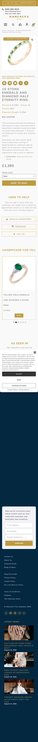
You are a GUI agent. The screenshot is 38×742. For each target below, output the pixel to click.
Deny (19, 380)
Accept (19, 374)
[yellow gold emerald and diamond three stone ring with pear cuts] (19, 273)
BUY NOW (19, 183)
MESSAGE (20, 226)
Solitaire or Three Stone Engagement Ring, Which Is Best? (18, 645)
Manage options (19, 386)
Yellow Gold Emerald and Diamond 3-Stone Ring (16, 300)
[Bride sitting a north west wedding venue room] (19, 686)
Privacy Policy (24, 389)
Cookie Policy (13, 389)
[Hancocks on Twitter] (6, 613)
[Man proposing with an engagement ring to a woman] (19, 659)
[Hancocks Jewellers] (19, 18)
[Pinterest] (15, 613)
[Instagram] (20, 613)
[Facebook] (11, 613)
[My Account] (27, 24)
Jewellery (10, 30)
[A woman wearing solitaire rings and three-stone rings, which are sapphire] (19, 632)
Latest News (11, 621)
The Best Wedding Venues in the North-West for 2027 (18, 699)
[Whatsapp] (24, 613)
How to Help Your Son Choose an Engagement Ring (17, 672)
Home (4, 30)
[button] (35, 352)
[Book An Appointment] (20, 24)
